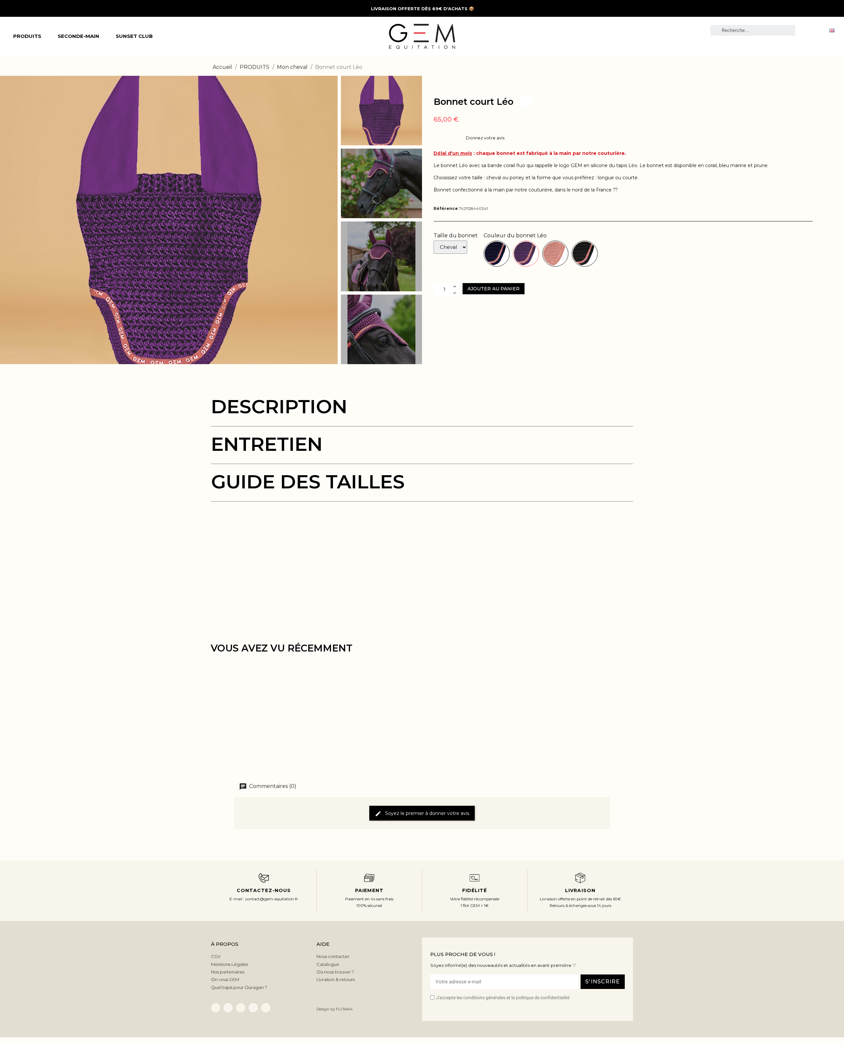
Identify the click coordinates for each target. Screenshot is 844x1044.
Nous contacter (332, 956)
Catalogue (327, 964)
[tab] (422, 411)
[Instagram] (253, 1007)
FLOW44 (344, 1008)
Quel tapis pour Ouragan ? (239, 987)
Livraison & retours (335, 979)
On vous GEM (225, 979)
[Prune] (526, 254)
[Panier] (817, 30)
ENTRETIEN (266, 444)
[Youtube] (265, 1007)
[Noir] (585, 254)
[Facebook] (215, 1007)
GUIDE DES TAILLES (308, 481)
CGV (216, 956)
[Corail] (555, 254)
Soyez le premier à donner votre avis (426, 813)
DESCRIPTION (279, 406)
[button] (6, 220)
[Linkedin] (228, 1007)
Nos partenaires (227, 971)
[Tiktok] (240, 1007)
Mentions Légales (229, 964)
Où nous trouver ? (335, 971)
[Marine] (497, 254)
